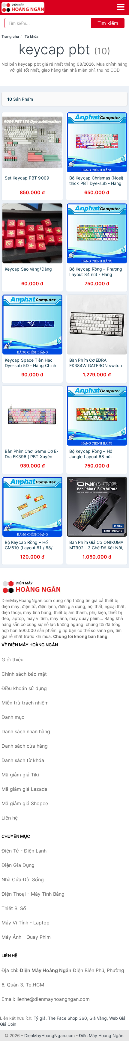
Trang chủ (10, 36)
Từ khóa (31, 36)
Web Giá (117, 1018)
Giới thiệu (12, 660)
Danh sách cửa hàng (25, 746)
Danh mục (13, 717)
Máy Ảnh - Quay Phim (26, 937)
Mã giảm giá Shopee (25, 803)
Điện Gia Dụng (18, 865)
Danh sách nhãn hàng (26, 731)
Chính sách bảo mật (24, 674)
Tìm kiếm (108, 23)
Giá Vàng (98, 1018)
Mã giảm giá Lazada (24, 789)
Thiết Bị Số (14, 908)
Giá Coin (8, 1024)
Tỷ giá (40, 1018)
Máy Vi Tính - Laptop (26, 923)
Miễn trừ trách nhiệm (25, 703)
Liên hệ (10, 818)
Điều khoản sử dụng (24, 688)
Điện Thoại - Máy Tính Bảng (33, 894)
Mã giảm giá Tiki (20, 775)
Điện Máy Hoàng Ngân (101, 1035)
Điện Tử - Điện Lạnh (24, 851)
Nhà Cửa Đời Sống (23, 879)
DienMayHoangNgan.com (49, 1035)
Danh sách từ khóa (23, 760)
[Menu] (120, 6)
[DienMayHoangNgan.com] (31, 7)
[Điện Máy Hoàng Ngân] (32, 587)
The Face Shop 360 (67, 1018)
